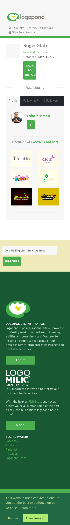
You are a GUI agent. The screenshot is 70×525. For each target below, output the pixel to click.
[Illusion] (21, 158)
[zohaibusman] (17, 116)
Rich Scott (35, 401)
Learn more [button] (27, 508)
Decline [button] (13, 518)
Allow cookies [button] (35, 518)
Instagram (12, 453)
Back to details (30, 70)
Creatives (46, 28)
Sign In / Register (24, 32)
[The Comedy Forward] (48, 196)
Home (35, 17)
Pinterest (11, 449)
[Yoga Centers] (48, 177)
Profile (13, 100)
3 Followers (51, 100)
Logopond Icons (16, 458)
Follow (31, 124)
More (20, 425)
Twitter (10, 445)
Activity (32, 28)
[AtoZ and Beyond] (48, 158)
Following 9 (30, 100)
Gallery (19, 28)
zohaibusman (37, 52)
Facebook (12, 441)
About (20, 360)
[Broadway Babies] (21, 177)
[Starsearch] (21, 196)
